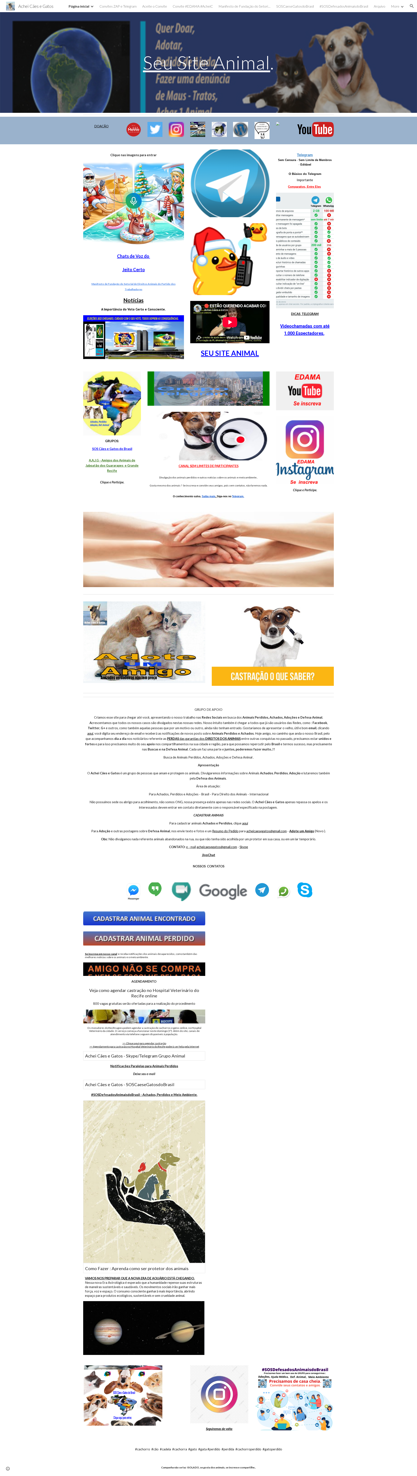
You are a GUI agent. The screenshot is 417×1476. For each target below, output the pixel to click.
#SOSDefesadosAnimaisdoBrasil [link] (343, 6)
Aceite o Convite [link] (154, 6)
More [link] (395, 6)
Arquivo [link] (379, 6)
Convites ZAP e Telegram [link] (118, 6)
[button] (412, 6)
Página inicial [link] (79, 6)
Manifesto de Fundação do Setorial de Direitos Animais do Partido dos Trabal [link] (244, 6)
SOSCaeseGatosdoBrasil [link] (295, 6)
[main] (208, 62)
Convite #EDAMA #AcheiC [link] (193, 6)
